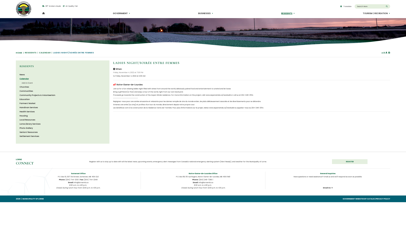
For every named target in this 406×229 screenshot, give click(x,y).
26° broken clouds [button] (53, 6)
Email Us (327, 188)
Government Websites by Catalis (358, 199)
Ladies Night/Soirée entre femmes (73, 52)
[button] (387, 6)
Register (350, 161)
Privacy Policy (383, 199)
